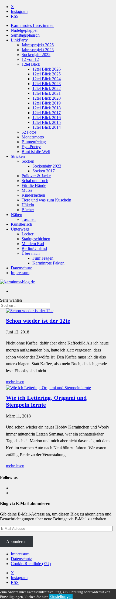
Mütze (27, 190)
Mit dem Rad (33, 243)
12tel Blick (31, 64)
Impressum (20, 272)
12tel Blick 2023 (46, 83)
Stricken (18, 156)
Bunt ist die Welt (36, 151)
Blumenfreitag (34, 142)
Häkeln (28, 205)
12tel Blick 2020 (46, 98)
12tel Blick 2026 (46, 69)
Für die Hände (34, 185)
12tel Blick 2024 (46, 78)
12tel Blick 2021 (46, 93)
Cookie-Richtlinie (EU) (31, 563)
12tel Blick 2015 (46, 122)
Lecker (27, 234)
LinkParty (19, 40)
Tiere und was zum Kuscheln (46, 200)
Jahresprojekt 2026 (38, 45)
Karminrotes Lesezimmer (32, 25)
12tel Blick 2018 (46, 108)
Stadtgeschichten (36, 238)
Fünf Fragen (42, 258)
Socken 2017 (43, 171)
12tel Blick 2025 (46, 74)
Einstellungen (61, 596)
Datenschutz (21, 268)
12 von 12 (30, 59)
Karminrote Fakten (48, 263)
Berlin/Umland (34, 248)
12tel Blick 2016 (46, 117)
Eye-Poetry (31, 146)
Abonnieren (16, 541)
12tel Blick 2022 (46, 88)
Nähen (16, 214)
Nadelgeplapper (24, 30)
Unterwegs (20, 229)
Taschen (29, 219)
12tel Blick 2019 (46, 103)
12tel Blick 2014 (46, 127)
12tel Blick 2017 (46, 112)
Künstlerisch (21, 224)
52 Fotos (29, 132)
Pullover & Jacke (36, 175)
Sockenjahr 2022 (36, 54)
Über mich (31, 253)
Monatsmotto (33, 137)
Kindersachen (33, 195)
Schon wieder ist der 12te (38, 320)
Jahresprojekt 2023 (38, 49)
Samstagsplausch (25, 35)
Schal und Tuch (35, 180)
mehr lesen (15, 381)
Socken (28, 161)
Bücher (28, 209)
